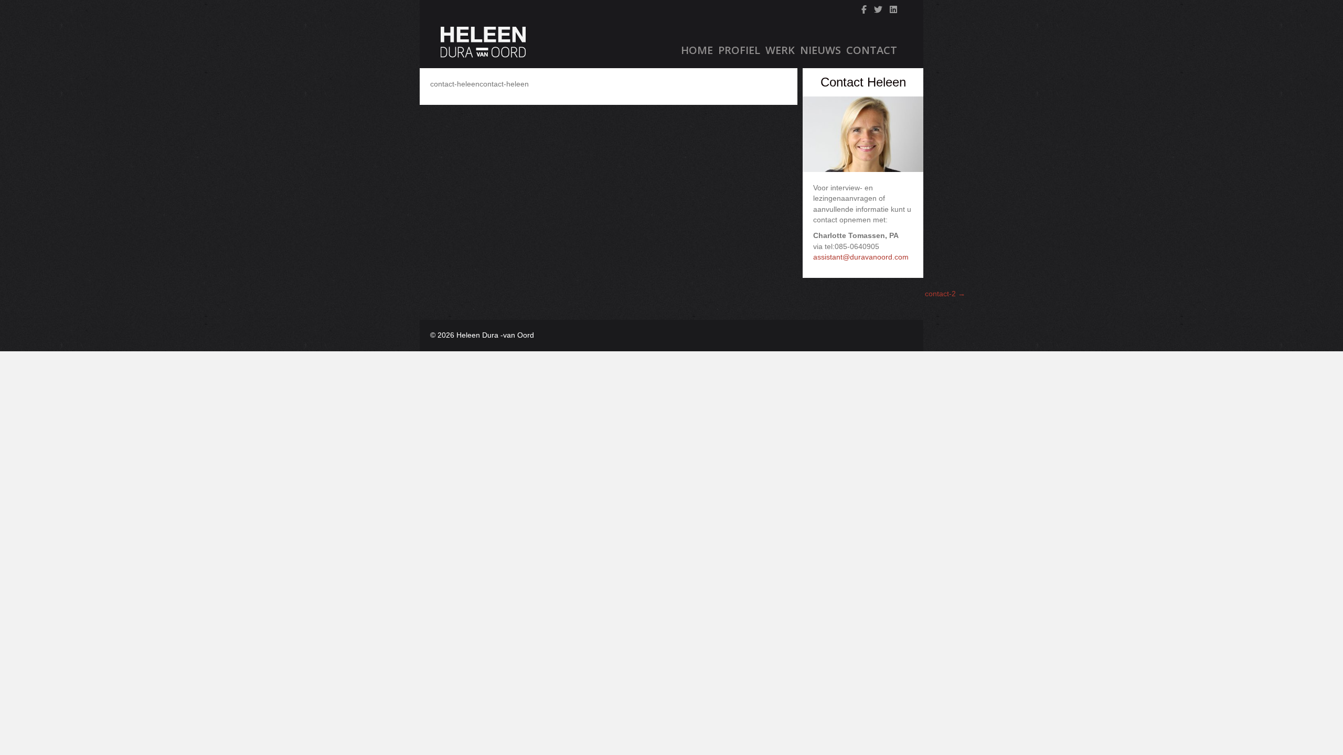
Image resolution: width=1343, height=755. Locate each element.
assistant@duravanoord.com (861, 257)
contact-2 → (945, 293)
